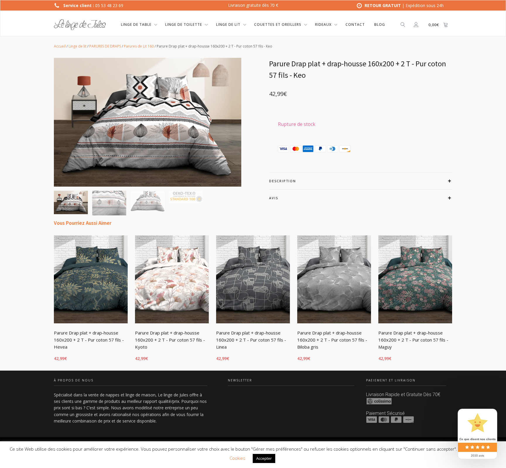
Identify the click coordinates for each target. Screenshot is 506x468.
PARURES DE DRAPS (105, 46)
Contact (355, 24)
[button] (71, 202)
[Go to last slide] (54, 302)
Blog (379, 24)
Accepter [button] (264, 458)
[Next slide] (452, 302)
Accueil (60, 46)
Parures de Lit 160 (139, 46)
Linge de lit (77, 46)
